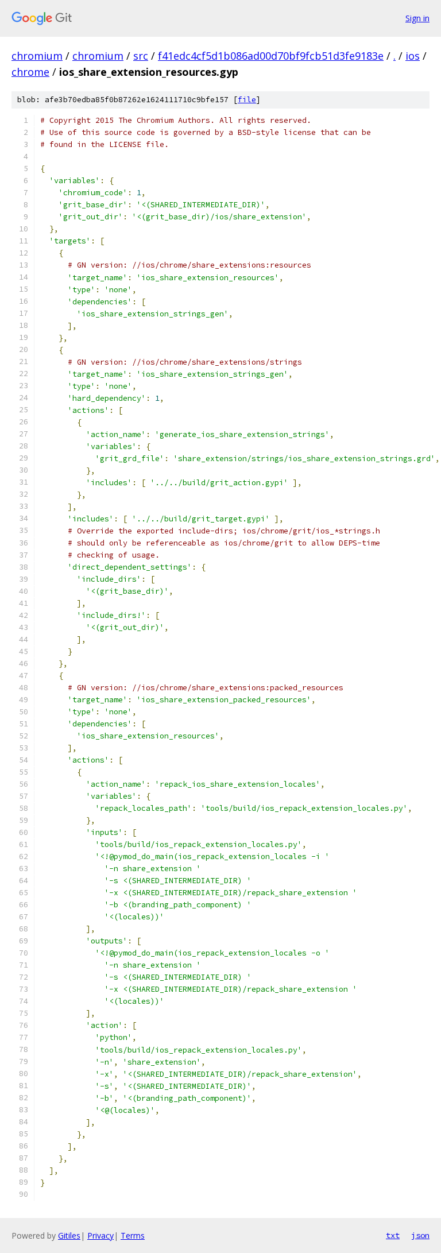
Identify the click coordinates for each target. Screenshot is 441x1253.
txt (393, 1235)
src (140, 56)
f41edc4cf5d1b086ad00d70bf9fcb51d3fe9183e (271, 56)
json (420, 1235)
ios (412, 56)
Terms (133, 1235)
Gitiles (69, 1235)
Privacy (100, 1235)
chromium (37, 56)
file (247, 100)
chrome (30, 72)
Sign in (417, 18)
